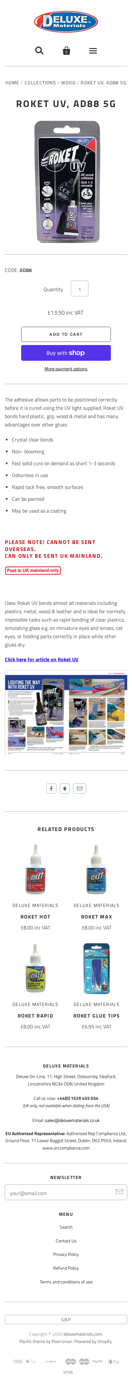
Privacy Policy (66, 1254)
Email (79, 788)
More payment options (66, 368)
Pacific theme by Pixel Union (46, 1341)
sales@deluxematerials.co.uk (72, 1120)
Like (51, 788)
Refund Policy (66, 1268)
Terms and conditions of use (66, 1281)
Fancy (65, 788)
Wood (68, 82)
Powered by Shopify (92, 1341)
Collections (40, 82)
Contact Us (66, 1240)
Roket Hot (35, 916)
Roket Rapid (36, 1015)
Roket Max (96, 916)
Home (12, 82)
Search (66, 1227)
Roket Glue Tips (96, 1015)
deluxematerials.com (82, 1334)
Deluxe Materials (35, 905)
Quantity (53, 289)
